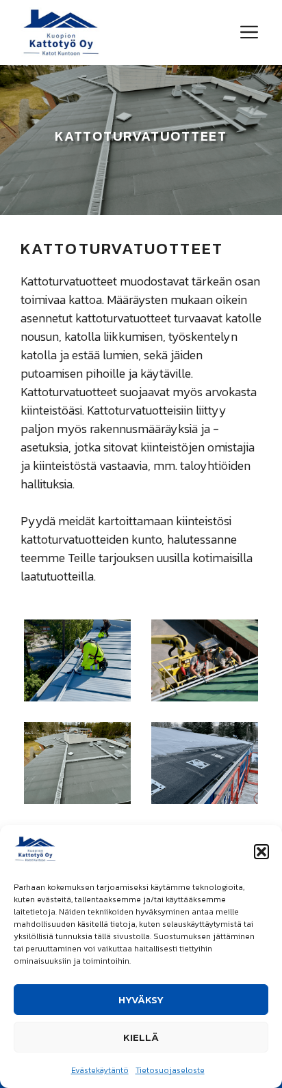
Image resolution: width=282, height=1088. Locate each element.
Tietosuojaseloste (170, 1070)
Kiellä (141, 1037)
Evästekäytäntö (100, 1070)
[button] (261, 852)
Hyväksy (141, 999)
